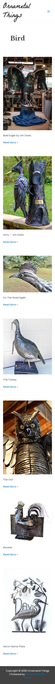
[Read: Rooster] (27, 521)
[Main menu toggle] (48, 11)
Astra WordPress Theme (34, 676)
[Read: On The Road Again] (27, 274)
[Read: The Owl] (27, 437)
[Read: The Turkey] (27, 346)
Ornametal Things (16, 11)
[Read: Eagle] (27, 93)
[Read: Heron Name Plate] (27, 604)
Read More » (10, 142)
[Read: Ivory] (27, 193)
